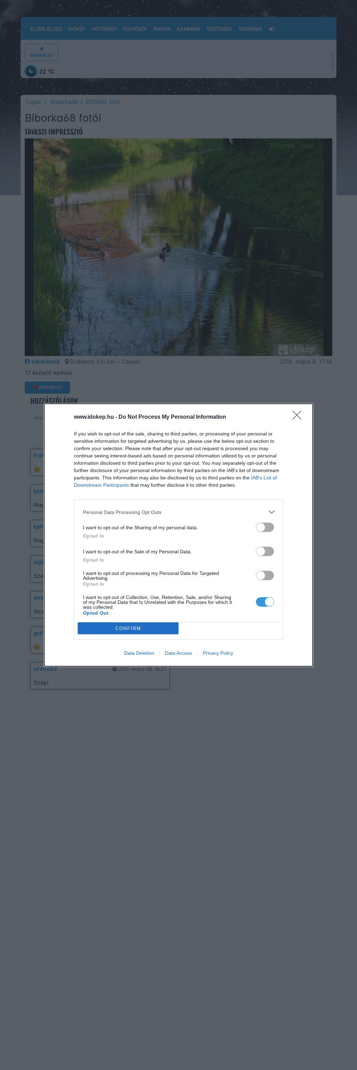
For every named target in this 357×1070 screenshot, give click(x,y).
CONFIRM (128, 628)
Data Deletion (139, 653)
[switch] (265, 527)
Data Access (178, 653)
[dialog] (178, 535)
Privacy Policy (218, 653)
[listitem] (178, 512)
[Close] (299, 417)
